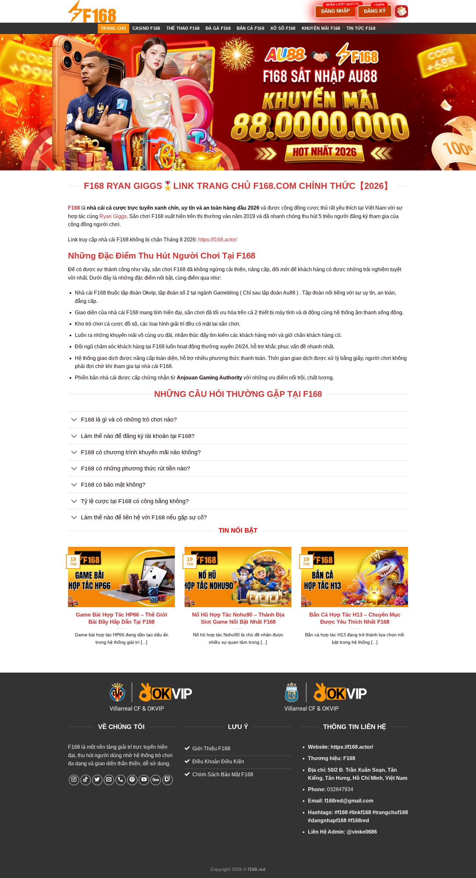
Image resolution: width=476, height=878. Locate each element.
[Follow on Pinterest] (132, 780)
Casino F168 (146, 28)
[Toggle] (74, 420)
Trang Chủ (113, 28)
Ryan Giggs (113, 216)
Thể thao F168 (182, 28)
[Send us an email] (109, 780)
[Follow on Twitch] (167, 780)
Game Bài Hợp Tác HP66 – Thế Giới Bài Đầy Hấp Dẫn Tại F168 (121, 618)
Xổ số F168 (283, 28)
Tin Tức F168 (360, 28)
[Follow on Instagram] (74, 780)
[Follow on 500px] (155, 780)
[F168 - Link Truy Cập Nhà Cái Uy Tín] (100, 11)
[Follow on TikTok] (85, 780)
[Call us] (120, 780)
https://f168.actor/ (217, 239)
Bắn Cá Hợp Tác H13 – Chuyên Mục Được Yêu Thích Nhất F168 (354, 618)
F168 (74, 747)
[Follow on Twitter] (97, 780)
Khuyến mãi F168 (321, 28)
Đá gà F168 (218, 28)
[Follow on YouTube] (144, 780)
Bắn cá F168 (250, 28)
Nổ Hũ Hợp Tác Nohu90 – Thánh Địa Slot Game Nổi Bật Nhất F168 (238, 618)
